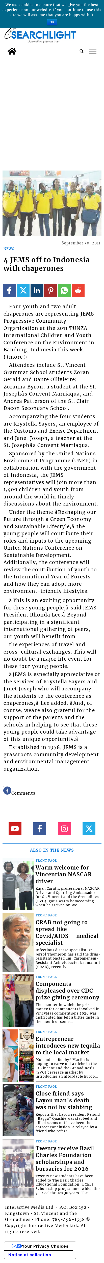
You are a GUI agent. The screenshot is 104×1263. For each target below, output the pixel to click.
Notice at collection (29, 1254)
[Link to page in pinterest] (50, 290)
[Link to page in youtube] (15, 828)
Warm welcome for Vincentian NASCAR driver (64, 874)
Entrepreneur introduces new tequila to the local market (68, 1046)
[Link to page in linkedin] (37, 290)
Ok (52, 22)
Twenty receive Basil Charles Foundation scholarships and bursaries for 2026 (65, 1158)
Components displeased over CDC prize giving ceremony (67, 991)
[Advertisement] (52, 112)
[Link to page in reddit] (78, 290)
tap (92, 51)
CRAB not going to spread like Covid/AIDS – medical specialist (67, 932)
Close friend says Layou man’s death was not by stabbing (64, 1100)
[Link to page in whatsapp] (64, 290)
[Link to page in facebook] (9, 290)
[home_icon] (12, 51)
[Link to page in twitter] (23, 290)
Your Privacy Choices (45, 1246)
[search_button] (81, 51)
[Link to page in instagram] (64, 828)
